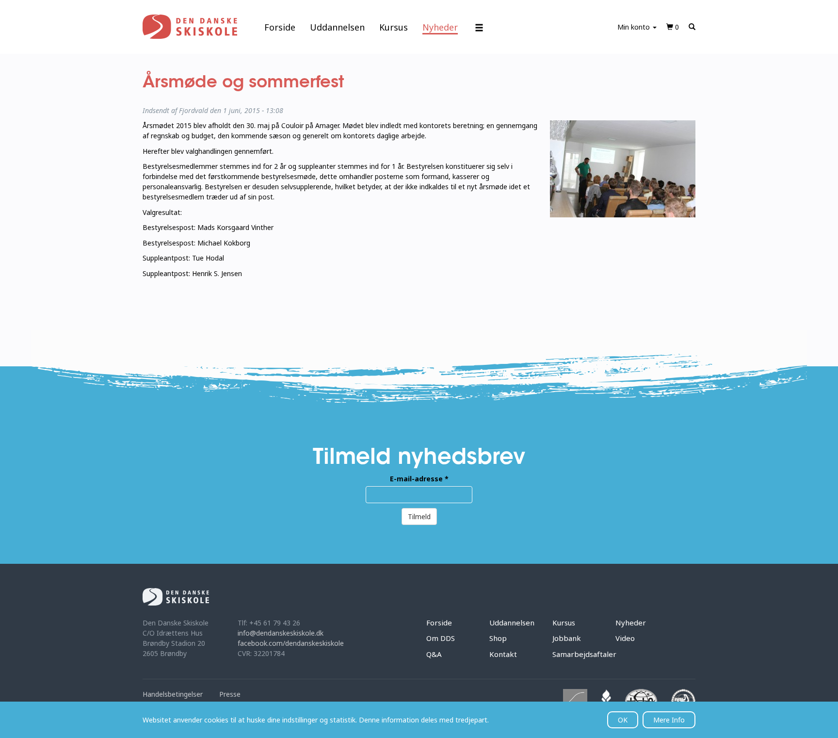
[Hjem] (190, 27)
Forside (279, 27)
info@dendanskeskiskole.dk (280, 633)
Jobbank (566, 638)
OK (623, 719)
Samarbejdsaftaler (584, 654)
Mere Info (669, 719)
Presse (230, 694)
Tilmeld (419, 516)
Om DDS (440, 638)
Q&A (434, 654)
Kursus (393, 27)
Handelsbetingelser (173, 694)
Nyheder (440, 27)
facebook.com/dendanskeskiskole (291, 643)
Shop (498, 638)
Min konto (634, 27)
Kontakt (503, 654)
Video (625, 638)
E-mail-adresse (419, 478)
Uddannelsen (337, 27)
